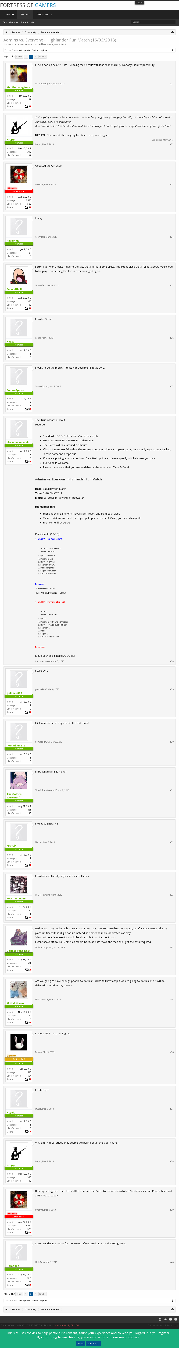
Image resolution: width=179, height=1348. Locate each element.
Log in (139, 2)
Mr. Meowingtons (43, 83)
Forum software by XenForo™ (27, 1325)
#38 (172, 1161)
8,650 (28, 200)
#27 (172, 386)
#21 (172, 83)
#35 (172, 999)
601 (29, 963)
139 (29, 1015)
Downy (38, 1052)
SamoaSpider (41, 386)
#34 (172, 947)
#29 (172, 689)
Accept (80, 1343)
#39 (172, 1210)
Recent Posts (27, 22)
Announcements (25, 44)
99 (30, 99)
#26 (172, 338)
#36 (172, 1052)
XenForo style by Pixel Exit (67, 1325)
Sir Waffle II (40, 285)
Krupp (38, 144)
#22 (172, 144)
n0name (49, 44)
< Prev (19, 56)
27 (30, 252)
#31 (172, 790)
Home (10, 14)
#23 (172, 184)
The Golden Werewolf (46, 790)
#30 (172, 742)
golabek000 (41, 689)
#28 (172, 661)
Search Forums (10, 22)
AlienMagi (40, 236)
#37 (172, 1109)
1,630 (28, 1072)
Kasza (38, 337)
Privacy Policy (171, 1325)
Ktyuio (38, 1108)
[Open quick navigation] (172, 32)
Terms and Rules (155, 1325)
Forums (25, 14)
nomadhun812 (42, 741)
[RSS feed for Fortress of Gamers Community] (175, 1319)
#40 (172, 1262)
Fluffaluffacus (41, 999)
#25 (172, 285)
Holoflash (40, 1262)
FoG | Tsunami (42, 894)
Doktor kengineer (43, 947)
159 (29, 910)
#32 (172, 842)
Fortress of (28, 5)
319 (29, 1278)
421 (29, 809)
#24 (172, 237)
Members (43, 14)
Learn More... (93, 1343)
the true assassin (43, 661)
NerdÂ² (38, 842)
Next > (42, 56)
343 (29, 151)
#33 (172, 894)
